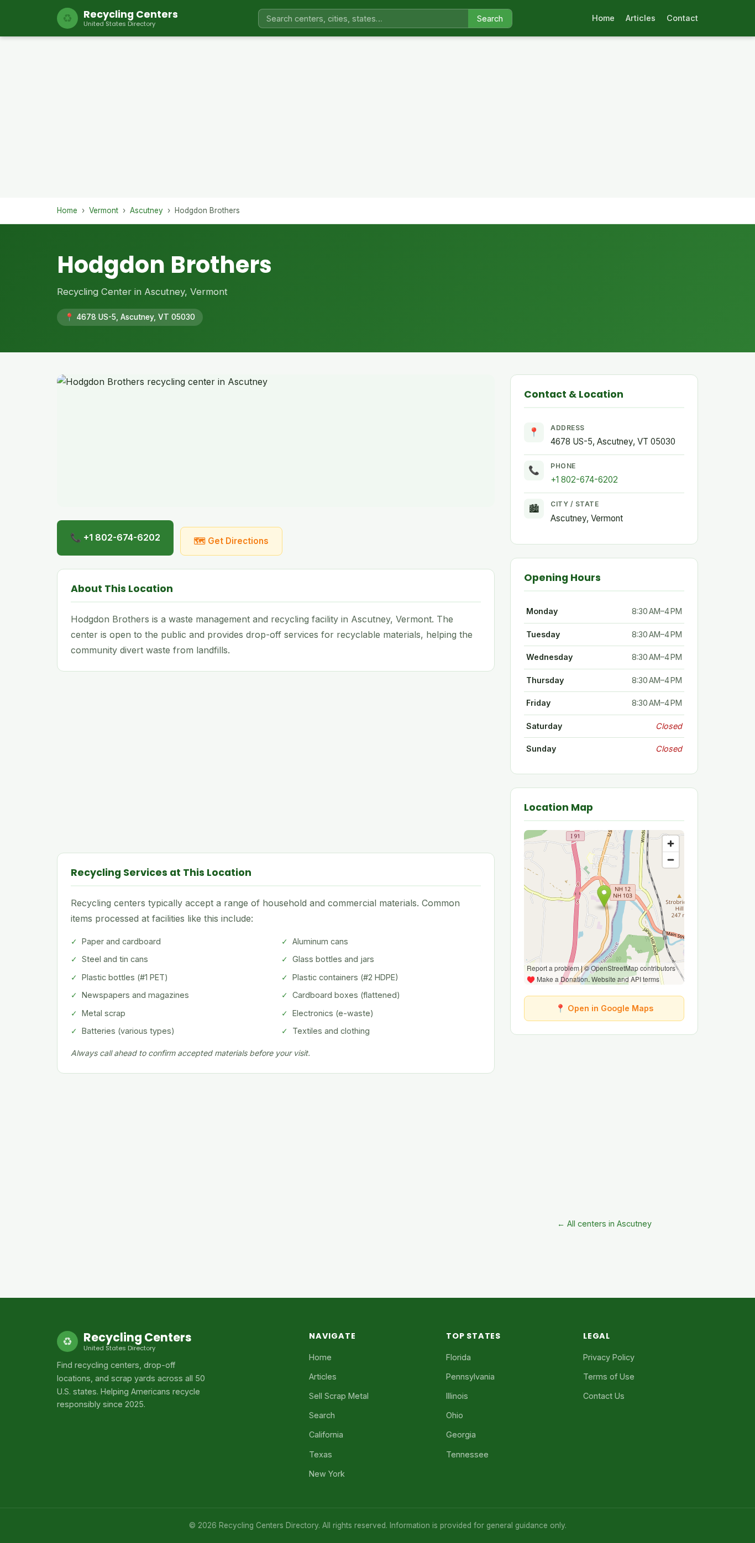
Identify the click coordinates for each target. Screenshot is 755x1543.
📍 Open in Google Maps (604, 1008)
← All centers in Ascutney (604, 1223)
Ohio (454, 1415)
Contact (682, 18)
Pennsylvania (470, 1376)
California (326, 1434)
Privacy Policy (609, 1357)
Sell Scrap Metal (339, 1396)
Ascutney (146, 210)
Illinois (457, 1396)
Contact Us (604, 1396)
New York (327, 1473)
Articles (641, 18)
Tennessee (467, 1454)
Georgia (461, 1434)
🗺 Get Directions (231, 541)
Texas (320, 1454)
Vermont (103, 210)
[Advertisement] (377, 120)
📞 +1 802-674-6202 (115, 537)
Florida (458, 1357)
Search (490, 18)
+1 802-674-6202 (584, 479)
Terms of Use (609, 1376)
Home (603, 18)
